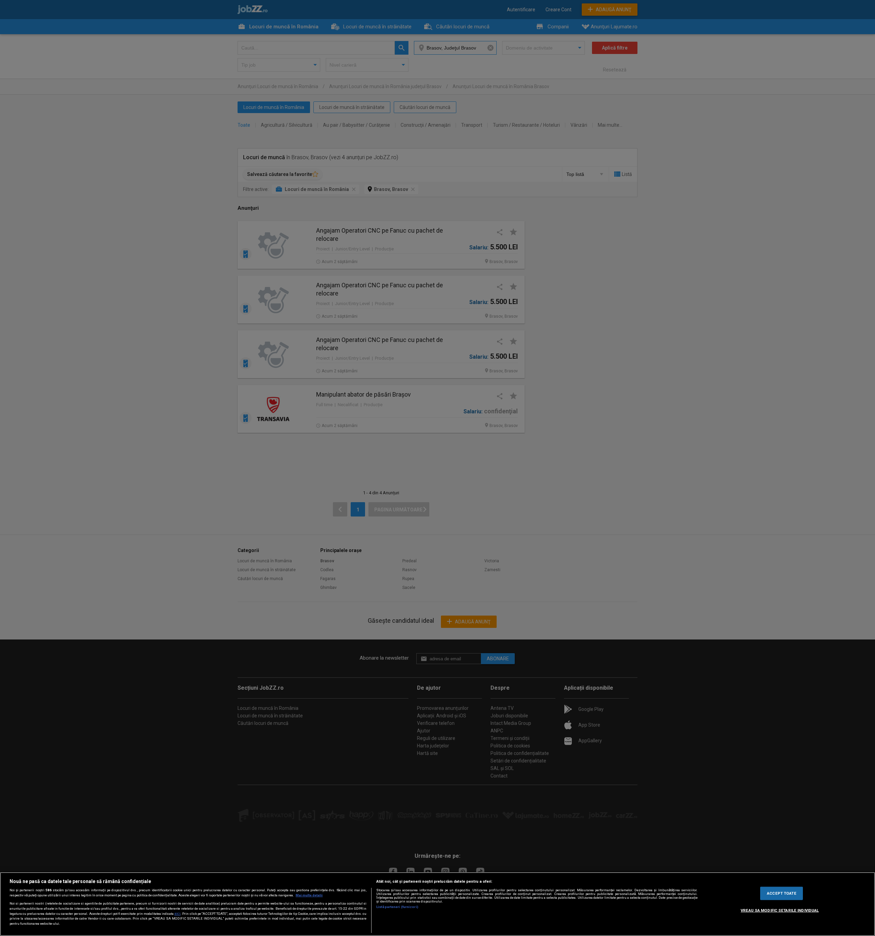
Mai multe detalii (309, 895)
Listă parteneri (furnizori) (397, 907)
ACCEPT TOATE (781, 893)
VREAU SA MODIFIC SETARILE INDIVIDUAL (780, 910)
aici (177, 913)
